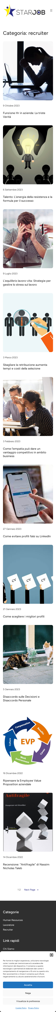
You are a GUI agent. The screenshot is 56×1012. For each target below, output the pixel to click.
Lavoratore (8, 925)
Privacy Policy (33, 1008)
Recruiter (8, 929)
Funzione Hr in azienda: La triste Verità (24, 114)
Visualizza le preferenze (28, 1001)
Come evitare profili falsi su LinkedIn (27, 536)
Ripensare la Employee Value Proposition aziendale (22, 782)
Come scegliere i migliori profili (24, 616)
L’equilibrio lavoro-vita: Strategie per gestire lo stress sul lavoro (27, 282)
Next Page (31, 889)
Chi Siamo (8, 948)
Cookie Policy (21, 1008)
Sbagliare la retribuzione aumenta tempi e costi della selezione (25, 366)
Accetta (28, 985)
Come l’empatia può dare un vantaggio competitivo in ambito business (24, 452)
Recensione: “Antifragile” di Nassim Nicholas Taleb (26, 866)
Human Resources (13, 920)
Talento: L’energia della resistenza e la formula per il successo (27, 198)
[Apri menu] (51, 10)
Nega (28, 993)
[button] (51, 954)
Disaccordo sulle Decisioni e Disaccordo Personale (21, 698)
